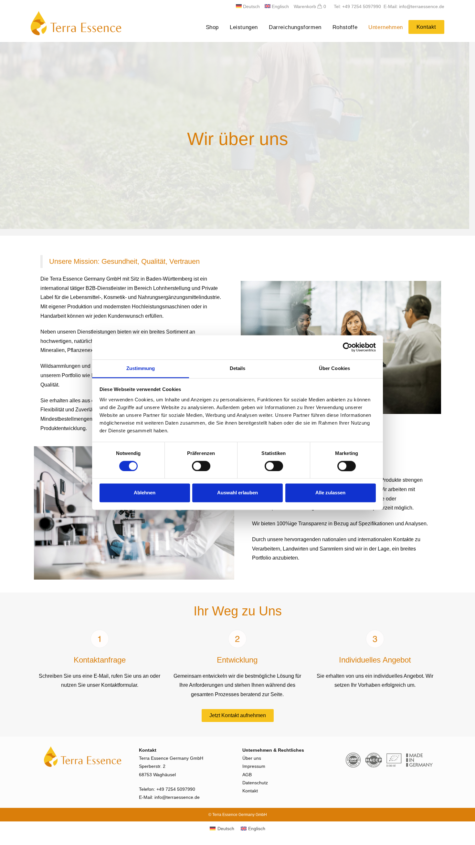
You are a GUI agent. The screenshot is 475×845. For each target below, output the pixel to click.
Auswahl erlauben (237, 493)
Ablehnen (144, 493)
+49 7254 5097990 (175, 789)
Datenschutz (255, 782)
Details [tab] (238, 368)
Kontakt (250, 790)
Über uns (251, 758)
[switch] (201, 466)
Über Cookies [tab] (334, 368)
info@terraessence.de (177, 797)
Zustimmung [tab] (140, 368)
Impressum (253, 766)
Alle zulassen (330, 493)
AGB (247, 774)
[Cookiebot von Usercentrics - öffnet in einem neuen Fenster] (347, 347)
